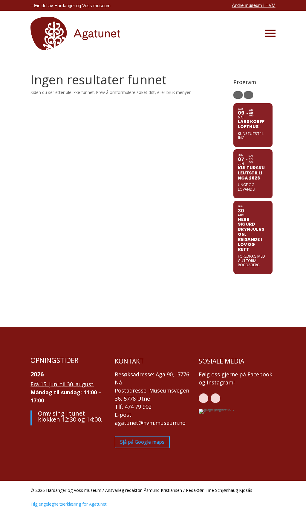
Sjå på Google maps (142, 442)
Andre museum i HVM (254, 5)
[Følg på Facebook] (203, 398)
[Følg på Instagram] (215, 398)
